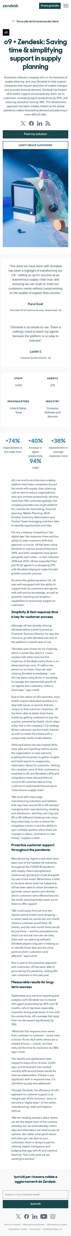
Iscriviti (36, 1204)
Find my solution (35, 134)
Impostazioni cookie (17, 1229)
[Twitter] (18, 1216)
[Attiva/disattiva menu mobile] (65, 6)
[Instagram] (52, 1216)
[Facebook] (26, 1216)
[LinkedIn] (35, 1216)
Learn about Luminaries (35, 145)
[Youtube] (43, 1216)
